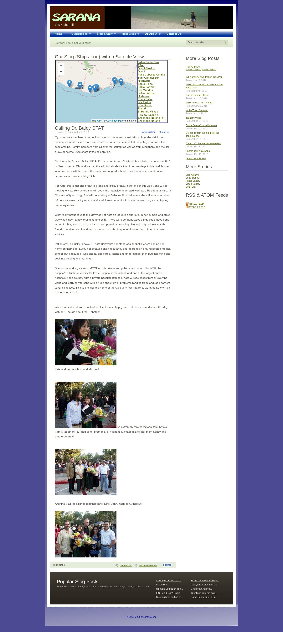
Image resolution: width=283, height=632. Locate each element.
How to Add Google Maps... (205, 580)
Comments (126, 565)
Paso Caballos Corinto (151, 74)
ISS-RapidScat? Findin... (169, 593)
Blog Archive (192, 175)
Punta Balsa (145, 99)
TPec (141, 65)
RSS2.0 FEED (196, 203)
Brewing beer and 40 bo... (169, 597)
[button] (121, 82)
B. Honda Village (148, 111)
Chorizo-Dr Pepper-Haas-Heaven (203, 143)
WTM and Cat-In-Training (199, 102)
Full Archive (193, 66)
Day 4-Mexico (146, 68)
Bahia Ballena (146, 93)
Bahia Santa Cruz (148, 62)
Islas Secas (145, 105)
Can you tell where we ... (204, 584)
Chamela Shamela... (201, 589)
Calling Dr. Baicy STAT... (168, 580)
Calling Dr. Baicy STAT (79, 128)
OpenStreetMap (114, 120)
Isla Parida (144, 102)
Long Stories (192, 177)
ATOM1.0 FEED (196, 207)
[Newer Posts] (209, 69)
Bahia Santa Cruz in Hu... (204, 597)
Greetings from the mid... (203, 593)
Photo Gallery (193, 181)
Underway (144, 96)
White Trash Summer (197, 110)
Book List (190, 186)
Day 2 (141, 71)
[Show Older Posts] (196, 158)
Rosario (142, 108)
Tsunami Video (193, 118)
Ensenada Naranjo (149, 120)
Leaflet (98, 120)
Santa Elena (145, 83)
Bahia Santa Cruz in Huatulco (201, 125)
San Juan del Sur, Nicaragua (148, 79)
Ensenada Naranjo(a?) (152, 117)
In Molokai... (162, 584)
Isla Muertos (145, 89)
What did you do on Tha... (169, 589)
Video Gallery (193, 184)
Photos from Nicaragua (198, 151)
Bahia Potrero (146, 86)
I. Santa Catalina (148, 114)
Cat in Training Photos (197, 95)
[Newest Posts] (193, 69)
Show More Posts (148, 565)
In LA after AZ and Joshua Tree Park (204, 77)
